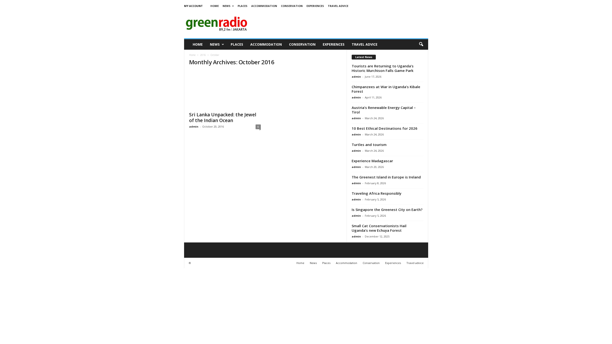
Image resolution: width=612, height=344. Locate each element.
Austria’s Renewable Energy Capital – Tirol (384, 109)
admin (193, 126)
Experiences (315, 6)
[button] (421, 44)
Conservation (292, 6)
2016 (203, 55)
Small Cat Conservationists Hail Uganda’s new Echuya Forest (379, 228)
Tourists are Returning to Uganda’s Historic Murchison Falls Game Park (383, 68)
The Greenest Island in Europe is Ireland (386, 177)
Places (242, 6)
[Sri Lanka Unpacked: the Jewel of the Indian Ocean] (225, 90)
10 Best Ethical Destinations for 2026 (384, 128)
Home (214, 6)
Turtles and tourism (369, 144)
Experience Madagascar (372, 160)
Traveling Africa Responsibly (376, 193)
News (226, 6)
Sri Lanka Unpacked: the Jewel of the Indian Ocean (222, 118)
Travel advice (338, 6)
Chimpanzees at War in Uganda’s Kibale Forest (386, 89)
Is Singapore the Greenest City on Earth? (387, 209)
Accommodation (264, 6)
